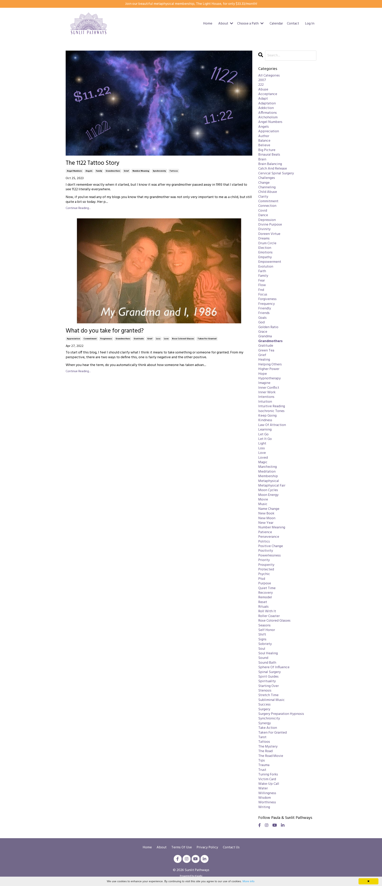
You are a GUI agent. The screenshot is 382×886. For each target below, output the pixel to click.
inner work (267, 392)
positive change (270, 546)
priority (264, 560)
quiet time (267, 588)
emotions (265, 252)
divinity (264, 229)
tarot (262, 737)
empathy (265, 257)
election (264, 248)
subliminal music (271, 700)
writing (264, 807)
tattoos (174, 171)
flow (262, 285)
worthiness (267, 802)
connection (267, 206)
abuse (263, 89)
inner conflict (268, 388)
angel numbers (74, 171)
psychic (264, 574)
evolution (265, 266)
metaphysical (268, 481)
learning (265, 429)
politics (264, 541)
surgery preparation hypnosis (281, 714)
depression (267, 220)
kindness (265, 420)
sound (263, 658)
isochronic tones (271, 411)
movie (263, 499)
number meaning (141, 171)
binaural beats (269, 154)
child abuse (267, 192)
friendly (264, 308)
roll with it (267, 611)
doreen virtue (269, 234)
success (264, 704)
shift (262, 634)
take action (267, 728)
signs (262, 639)
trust (262, 770)
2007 (262, 80)
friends (264, 313)
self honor (266, 630)
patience (265, 532)
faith (262, 271)
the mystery (268, 746)
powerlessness (269, 555)
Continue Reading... (78, 208)
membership (268, 476)
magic (262, 462)
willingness (267, 793)
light (262, 443)
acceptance (267, 94)
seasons (264, 625)
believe (264, 145)
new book (266, 513)
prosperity (266, 565)
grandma (265, 336)
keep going (267, 415)
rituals (263, 606)
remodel (265, 597)
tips (261, 760)
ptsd (261, 579)
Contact (293, 23)
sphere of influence (273, 667)
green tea (266, 350)
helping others (270, 364)
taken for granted (207, 338)
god (261, 322)
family (99, 171)
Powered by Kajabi (191, 876)
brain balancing (270, 164)
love (166, 338)
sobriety (265, 644)
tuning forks (268, 774)
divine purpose (270, 224)
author (263, 136)
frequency (266, 304)
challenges (266, 178)
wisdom (264, 798)
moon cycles (268, 490)
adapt (263, 98)
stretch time (268, 695)
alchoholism (268, 117)
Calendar (276, 23)
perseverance (268, 537)
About (162, 847)
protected (266, 569)
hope (262, 374)
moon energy (268, 495)
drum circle (267, 243)
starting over (268, 686)
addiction (266, 108)
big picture (266, 150)
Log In (309, 23)
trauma (263, 765)
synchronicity (159, 171)
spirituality (267, 681)
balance (264, 140)
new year (265, 523)
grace (262, 332)
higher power (268, 369)
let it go (265, 439)
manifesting (267, 467)
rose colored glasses (183, 338)
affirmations (267, 113)
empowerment (269, 262)
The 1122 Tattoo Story (92, 163)
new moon (266, 518)
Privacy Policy (207, 847)
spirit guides (268, 676)
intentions (266, 397)
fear (261, 280)
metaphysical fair (271, 485)
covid (262, 210)
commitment (90, 338)
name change (268, 509)
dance (263, 215)
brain (262, 159)
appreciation (73, 338)
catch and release (272, 168)
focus (262, 294)
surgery (264, 709)
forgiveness (106, 338)
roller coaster (269, 616)
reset (262, 602)
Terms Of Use (181, 847)
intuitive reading (271, 406)
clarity (263, 196)
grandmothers (113, 171)
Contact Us (231, 847)
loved (263, 457)
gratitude (139, 338)
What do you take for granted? (105, 331)
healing (264, 359)
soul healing (268, 653)
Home (207, 23)
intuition (265, 401)
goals (262, 318)
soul (261, 649)
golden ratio (268, 327)
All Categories (269, 75)
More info (248, 881)
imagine (264, 383)
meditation (267, 471)
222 (261, 84)
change (264, 183)
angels (89, 171)
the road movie (270, 756)
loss (158, 338)
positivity (265, 550)
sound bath (267, 662)
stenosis (264, 690)
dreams (264, 238)
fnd (261, 290)
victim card (267, 779)
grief (126, 171)
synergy (264, 723)
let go (263, 434)
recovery (265, 593)
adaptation (267, 103)
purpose (264, 583)
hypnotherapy (269, 378)
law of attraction (272, 425)
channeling (267, 187)
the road (265, 751)
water (263, 788)
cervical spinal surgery (276, 173)
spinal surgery (269, 672)
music (262, 504)
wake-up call (268, 784)
